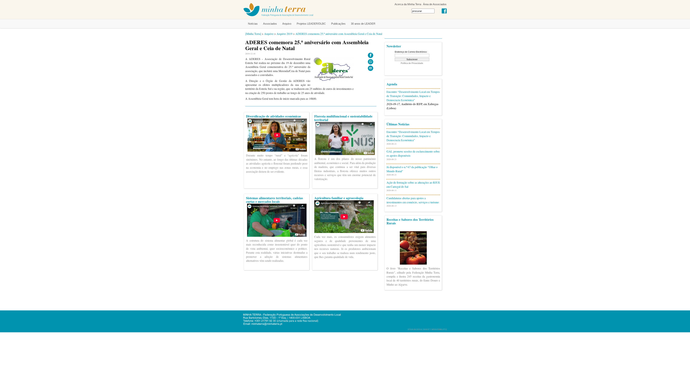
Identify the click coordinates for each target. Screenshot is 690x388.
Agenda (392, 84)
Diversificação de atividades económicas (273, 116)
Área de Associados (435, 4)
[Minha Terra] (253, 34)
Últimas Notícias (398, 124)
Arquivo (286, 23)
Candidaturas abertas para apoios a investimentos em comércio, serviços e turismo (413, 200)
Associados (270, 23)
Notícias (253, 23)
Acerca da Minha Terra (408, 4)
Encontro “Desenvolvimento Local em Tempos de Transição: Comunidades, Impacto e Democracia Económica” (413, 96)
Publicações (338, 23)
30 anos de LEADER (363, 23)
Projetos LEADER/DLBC (311, 23)
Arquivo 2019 (284, 34)
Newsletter (394, 46)
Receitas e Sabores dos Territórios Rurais (410, 221)
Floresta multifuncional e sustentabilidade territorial (343, 118)
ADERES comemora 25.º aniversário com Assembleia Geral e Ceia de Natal (338, 34)
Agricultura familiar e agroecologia (338, 198)
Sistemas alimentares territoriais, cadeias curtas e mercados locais (274, 200)
